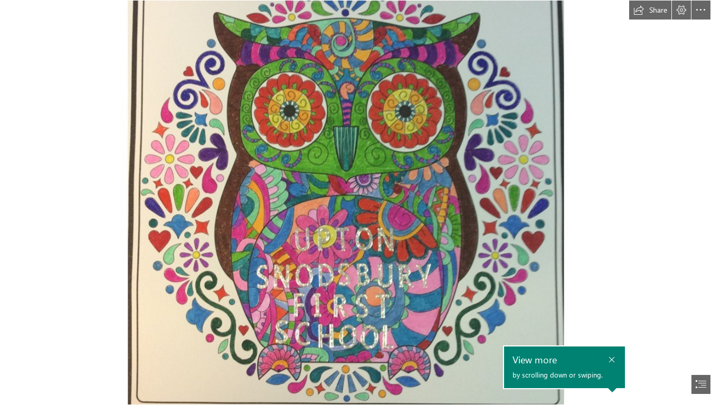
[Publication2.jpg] (360, 202)
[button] (650, 10)
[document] (360, 202)
